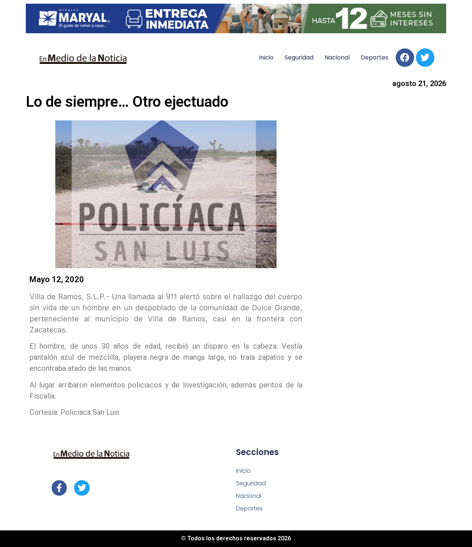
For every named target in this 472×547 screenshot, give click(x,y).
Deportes (374, 57)
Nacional (337, 57)
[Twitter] (425, 57)
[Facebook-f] (59, 487)
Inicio (266, 57)
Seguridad (299, 57)
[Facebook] (405, 57)
